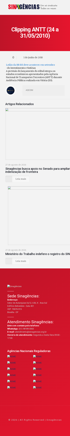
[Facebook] (26, 424)
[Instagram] (44, 424)
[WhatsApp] (22, 424)
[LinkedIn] (39, 424)
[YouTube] (35, 424)
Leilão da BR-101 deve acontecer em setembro (30, 65)
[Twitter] (30, 424)
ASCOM (29, 90)
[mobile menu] (65, 5)
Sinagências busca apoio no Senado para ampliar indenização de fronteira (37, 170)
